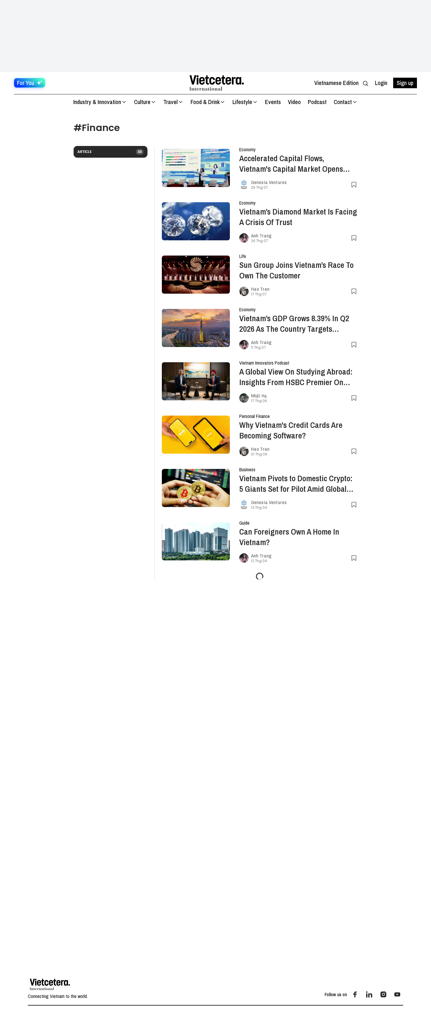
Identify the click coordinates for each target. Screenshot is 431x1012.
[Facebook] (355, 994)
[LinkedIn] (369, 994)
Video (294, 102)
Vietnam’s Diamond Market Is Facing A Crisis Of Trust (298, 216)
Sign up (405, 83)
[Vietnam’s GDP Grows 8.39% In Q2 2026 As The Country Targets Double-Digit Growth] (196, 328)
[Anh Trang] (244, 238)
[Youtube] (397, 994)
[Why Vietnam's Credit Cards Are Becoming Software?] (196, 435)
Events (273, 102)
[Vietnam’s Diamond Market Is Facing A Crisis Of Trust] (196, 221)
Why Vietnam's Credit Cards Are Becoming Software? (290, 430)
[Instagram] (383, 994)
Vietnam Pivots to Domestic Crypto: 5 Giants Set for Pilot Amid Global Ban (295, 483)
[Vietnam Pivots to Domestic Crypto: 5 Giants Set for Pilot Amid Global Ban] (196, 488)
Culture (142, 102)
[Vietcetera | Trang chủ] (217, 83)
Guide (244, 523)
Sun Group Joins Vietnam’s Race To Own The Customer (296, 270)
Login (381, 83)
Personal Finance (254, 416)
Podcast (317, 102)
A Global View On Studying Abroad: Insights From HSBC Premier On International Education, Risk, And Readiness (295, 376)
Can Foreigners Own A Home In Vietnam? (289, 536)
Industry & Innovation (97, 102)
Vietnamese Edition (336, 83)
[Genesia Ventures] (244, 184)
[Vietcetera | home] (50, 984)
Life (242, 256)
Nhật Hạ (259, 396)
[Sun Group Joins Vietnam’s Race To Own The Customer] (196, 275)
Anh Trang (261, 236)
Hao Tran (260, 289)
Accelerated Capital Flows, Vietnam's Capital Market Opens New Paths (291, 163)
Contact (343, 102)
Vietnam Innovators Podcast (264, 363)
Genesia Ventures (269, 182)
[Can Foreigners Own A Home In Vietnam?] (196, 541)
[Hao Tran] (244, 291)
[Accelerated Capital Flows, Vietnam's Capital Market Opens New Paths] (196, 168)
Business (247, 469)
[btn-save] (353, 184)
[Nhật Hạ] (244, 398)
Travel (170, 102)
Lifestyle (242, 102)
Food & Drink (205, 102)
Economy (247, 149)
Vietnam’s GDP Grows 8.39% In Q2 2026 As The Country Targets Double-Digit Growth (294, 323)
